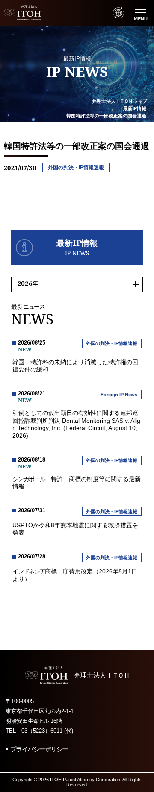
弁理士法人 (119, 101)
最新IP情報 (134, 108)
